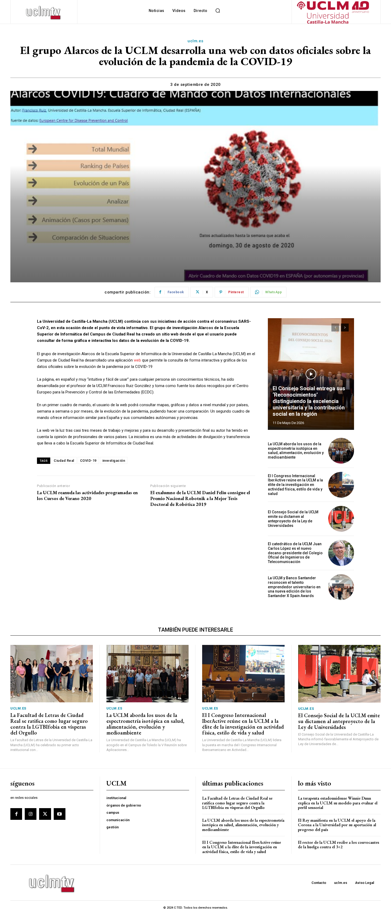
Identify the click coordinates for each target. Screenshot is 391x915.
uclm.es (195, 41)
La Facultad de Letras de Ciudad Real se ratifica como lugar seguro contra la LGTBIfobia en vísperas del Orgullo (49, 724)
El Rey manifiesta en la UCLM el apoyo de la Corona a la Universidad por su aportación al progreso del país (337, 824)
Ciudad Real (64, 461)
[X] (45, 814)
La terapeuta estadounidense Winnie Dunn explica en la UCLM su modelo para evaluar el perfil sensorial (337, 802)
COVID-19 (88, 461)
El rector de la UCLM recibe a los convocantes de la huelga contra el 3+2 (338, 845)
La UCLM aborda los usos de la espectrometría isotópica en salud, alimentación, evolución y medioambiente (296, 450)
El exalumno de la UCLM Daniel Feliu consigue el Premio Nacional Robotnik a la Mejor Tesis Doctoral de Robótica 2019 (200, 498)
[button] (218, 11)
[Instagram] (30, 814)
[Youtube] (59, 814)
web (137, 360)
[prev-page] (335, 327)
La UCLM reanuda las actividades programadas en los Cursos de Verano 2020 (87, 495)
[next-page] (345, 327)
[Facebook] (16, 814)
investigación (113, 461)
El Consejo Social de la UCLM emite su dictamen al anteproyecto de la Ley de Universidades (293, 518)
